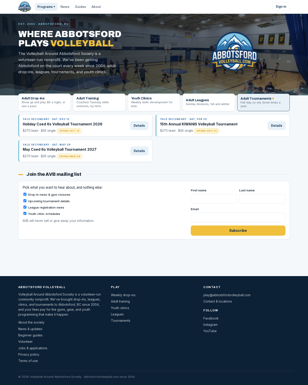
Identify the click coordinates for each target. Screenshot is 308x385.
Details (139, 125)
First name (198, 190)
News (64, 7)
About (96, 7)
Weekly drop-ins (123, 295)
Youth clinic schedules (44, 214)
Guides (80, 7)
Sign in (281, 6)
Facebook (211, 318)
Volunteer (25, 341)
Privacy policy (28, 354)
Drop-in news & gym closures (49, 194)
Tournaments (120, 320)
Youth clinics (120, 308)
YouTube (210, 331)
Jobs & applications (32, 348)
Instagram (210, 324)
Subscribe (238, 230)
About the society (31, 322)
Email (195, 209)
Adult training (120, 301)
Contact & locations (217, 301)
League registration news (46, 207)
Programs (46, 7)
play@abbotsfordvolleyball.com (227, 295)
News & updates (30, 329)
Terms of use (28, 361)
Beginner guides (30, 335)
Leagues (117, 314)
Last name (247, 190)
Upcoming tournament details (49, 201)
